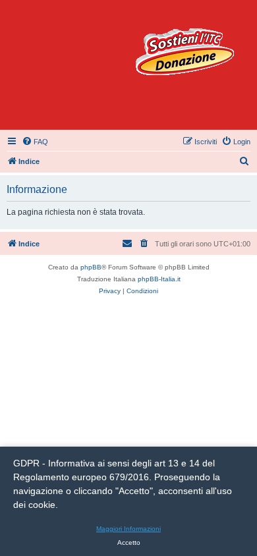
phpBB (90, 267)
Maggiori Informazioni (128, 528)
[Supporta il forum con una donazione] (184, 51)
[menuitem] (35, 142)
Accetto (128, 542)
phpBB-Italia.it (159, 279)
